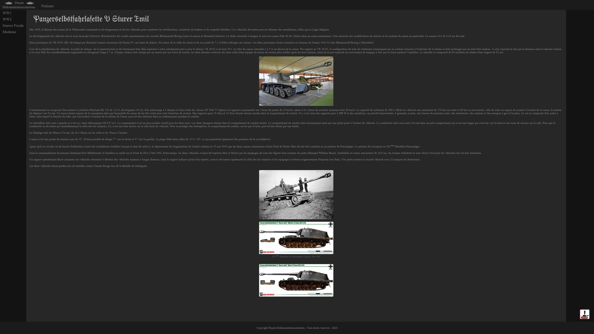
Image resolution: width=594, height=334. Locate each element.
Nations (47, 6)
